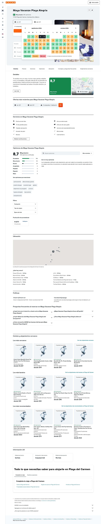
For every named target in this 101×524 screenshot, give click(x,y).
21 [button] (25, 48)
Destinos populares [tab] (32, 475)
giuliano (35, 185)
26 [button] (44, 48)
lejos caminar (27, 192)
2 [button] (32, 36)
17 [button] (36, 44)
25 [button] (40, 48)
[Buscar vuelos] (3, 7)
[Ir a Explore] (3, 18)
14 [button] (25, 44)
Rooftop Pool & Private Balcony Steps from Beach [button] (82, 393)
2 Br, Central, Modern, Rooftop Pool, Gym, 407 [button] (43, 427)
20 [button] (48, 44)
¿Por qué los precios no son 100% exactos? (26, 511)
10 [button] (36, 40)
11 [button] (40, 40)
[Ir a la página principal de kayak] (11, 2)
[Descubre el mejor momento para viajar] (3, 25)
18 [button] (40, 44)
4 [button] (40, 36)
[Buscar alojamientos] (3, 10)
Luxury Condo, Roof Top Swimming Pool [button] (63, 427)
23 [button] (32, 48)
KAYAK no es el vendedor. (22, 505)
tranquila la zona (17, 195)
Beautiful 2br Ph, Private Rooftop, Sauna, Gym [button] (62, 361)
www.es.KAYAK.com (17, 519)
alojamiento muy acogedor (20, 188)
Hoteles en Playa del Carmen (73, 484)
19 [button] (44, 44)
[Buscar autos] (3, 13)
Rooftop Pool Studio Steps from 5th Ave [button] (63, 393)
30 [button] (33, 52)
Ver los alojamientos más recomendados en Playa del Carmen (78, 406)
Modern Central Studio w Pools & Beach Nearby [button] (22, 393)
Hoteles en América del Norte (35, 519)
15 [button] (29, 44)
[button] (2, 2)
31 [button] (72, 52)
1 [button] (64, 36)
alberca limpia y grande (28, 181)
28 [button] (25, 52)
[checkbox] (21, 222)
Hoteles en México (47, 519)
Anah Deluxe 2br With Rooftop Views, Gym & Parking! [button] (21, 427)
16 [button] (32, 44)
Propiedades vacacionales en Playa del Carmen (28, 487)
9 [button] (32, 40)
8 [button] (64, 40)
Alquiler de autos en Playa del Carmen (50, 484)
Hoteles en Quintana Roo (58, 519)
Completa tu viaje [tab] (20, 475)
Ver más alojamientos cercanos (85, 340)
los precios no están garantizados (48, 500)
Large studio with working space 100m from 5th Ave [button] (42, 393)
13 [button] (48, 40)
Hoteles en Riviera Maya (71, 519)
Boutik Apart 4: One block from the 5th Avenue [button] (83, 361)
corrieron (30, 188)
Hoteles (25, 519)
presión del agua (18, 185)
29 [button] (29, 52)
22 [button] (29, 48)
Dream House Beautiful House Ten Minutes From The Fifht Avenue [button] (22, 360)
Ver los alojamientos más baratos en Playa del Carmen (79, 372)
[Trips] (3, 29)
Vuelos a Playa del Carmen (23, 484)
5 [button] (44, 36)
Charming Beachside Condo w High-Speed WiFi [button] (43, 361)
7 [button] (60, 40)
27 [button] (48, 48)
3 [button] (36, 36)
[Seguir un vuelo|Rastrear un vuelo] (3, 21)
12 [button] (44, 40)
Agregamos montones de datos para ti (25, 508)
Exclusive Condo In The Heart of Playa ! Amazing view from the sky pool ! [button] (83, 428)
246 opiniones (27, 14)
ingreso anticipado (18, 192)
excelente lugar (27, 185)
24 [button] (36, 48)
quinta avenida (17, 181)
